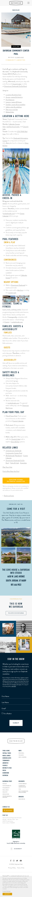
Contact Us (6, 807)
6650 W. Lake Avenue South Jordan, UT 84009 (9, 822)
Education (6, 794)
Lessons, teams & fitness (14, 102)
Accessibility (18, 849)
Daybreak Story (7, 781)
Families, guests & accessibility (15, 104)
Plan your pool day (12, 109)
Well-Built (6, 790)
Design (5, 783)
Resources (22, 799)
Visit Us (5, 815)
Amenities (23, 463)
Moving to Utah (7, 768)
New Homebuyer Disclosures (23, 792)
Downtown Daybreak (18, 285)
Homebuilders (7, 758)
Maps (20, 751)
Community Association (22, 786)
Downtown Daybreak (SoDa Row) (15, 86)
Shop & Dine (15, 441)
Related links (10, 112)
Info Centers (22, 757)
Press (4, 770)
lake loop (20, 290)
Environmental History (7, 797)
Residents (22, 781)
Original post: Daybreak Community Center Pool (14, 451)
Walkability (6, 787)
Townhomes (6, 760)
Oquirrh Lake (16, 84)
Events (7, 322)
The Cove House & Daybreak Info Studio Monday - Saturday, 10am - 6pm (12, 818)
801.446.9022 (16, 585)
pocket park (12, 292)
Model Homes (6, 756)
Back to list (16, 10)
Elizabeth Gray (19, 57)
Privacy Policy (12, 868)
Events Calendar (18, 421)
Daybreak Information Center (15, 139)
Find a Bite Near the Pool (11, 471)
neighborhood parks (12, 126)
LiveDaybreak (23, 783)
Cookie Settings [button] (6, 891)
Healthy (5, 792)
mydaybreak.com (9, 213)
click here (13, 686)
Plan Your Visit (7, 467)
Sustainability (7, 785)
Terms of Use (20, 868)
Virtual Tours (7, 753)
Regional (21, 753)
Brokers (21, 797)
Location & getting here (13, 94)
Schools (5, 765)
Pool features (10, 99)
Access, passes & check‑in (14, 97)
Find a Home (6, 751)
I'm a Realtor (8, 713)
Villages (21, 755)
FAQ (20, 789)
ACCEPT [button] (7, 894)
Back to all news (9, 495)
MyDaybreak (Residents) (14, 455)
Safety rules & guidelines (14, 107)
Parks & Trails (14, 463)
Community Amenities (15, 60)
